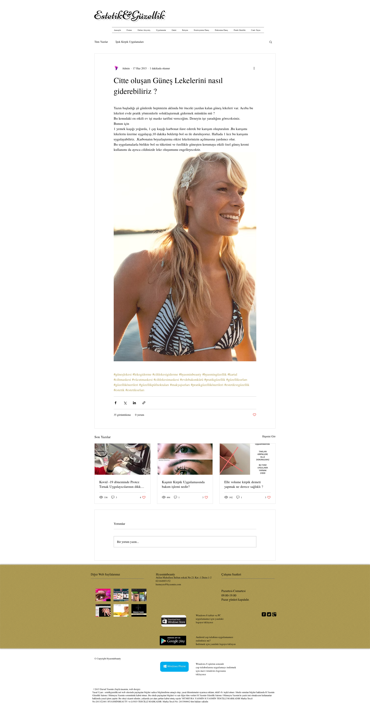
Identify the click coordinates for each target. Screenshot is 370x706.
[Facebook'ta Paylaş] (115, 403)
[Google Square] (274, 614)
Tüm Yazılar (101, 42)
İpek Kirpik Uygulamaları (130, 42)
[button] (270, 41)
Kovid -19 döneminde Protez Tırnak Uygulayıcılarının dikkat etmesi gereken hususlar (121, 484)
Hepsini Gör (269, 436)
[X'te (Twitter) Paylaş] (125, 403)
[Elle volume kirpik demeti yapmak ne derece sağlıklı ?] (247, 459)
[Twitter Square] (269, 614)
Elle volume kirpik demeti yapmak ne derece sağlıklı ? (243, 484)
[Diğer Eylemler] (254, 68)
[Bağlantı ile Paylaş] (144, 403)
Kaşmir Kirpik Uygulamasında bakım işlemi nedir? (183, 484)
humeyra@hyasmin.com (168, 584)
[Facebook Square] (264, 614)
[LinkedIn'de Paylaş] (134, 403)
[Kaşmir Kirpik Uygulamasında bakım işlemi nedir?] (185, 459)
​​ (129, 15)
